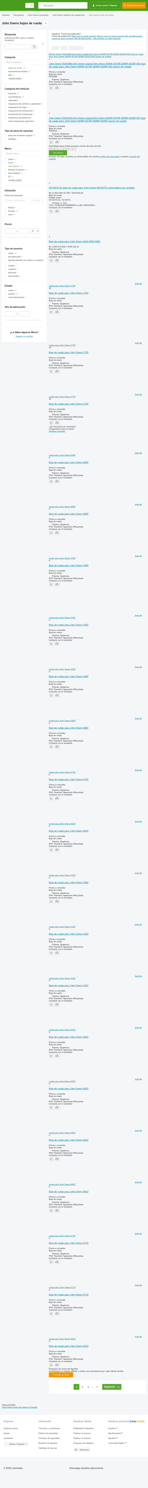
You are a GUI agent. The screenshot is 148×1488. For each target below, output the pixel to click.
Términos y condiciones (49, 1428)
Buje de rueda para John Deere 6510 (68, 1346)
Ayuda (6, 1433)
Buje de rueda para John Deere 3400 (68, 565)
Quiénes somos (11, 1428)
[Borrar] (43, 44)
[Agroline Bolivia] (12, 5)
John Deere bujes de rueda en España (19, 1407)
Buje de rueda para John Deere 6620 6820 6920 (74, 241)
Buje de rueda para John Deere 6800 (68, 462)
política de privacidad (109, 156)
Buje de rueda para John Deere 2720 (68, 293)
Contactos (8, 1438)
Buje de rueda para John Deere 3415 (68, 625)
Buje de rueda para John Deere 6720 (68, 779)
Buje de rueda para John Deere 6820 (68, 728)
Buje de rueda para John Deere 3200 (68, 882)
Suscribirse (58, 153)
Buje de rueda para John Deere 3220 (68, 934)
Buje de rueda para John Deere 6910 (68, 1037)
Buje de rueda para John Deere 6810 (68, 1140)
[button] (51, 87)
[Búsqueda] (41, 5)
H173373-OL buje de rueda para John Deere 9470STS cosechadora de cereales (92, 187)
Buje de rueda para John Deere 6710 (68, 1243)
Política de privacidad (48, 1433)
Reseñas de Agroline (47, 1443)
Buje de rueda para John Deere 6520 (68, 831)
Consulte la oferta (61, 1375)
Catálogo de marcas (47, 1448)
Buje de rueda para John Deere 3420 (68, 676)
